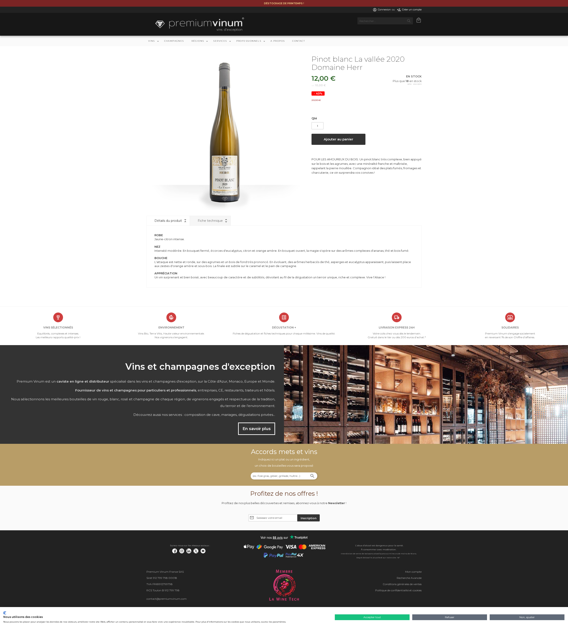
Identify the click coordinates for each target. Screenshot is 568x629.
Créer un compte (412, 9)
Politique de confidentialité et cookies (398, 590)
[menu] (284, 41)
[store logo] (199, 24)
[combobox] (385, 20)
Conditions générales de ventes (402, 584)
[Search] (312, 476)
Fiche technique (210, 221)
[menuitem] (152, 41)
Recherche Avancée (409, 578)
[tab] (168, 221)
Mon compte (413, 571)
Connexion (384, 9)
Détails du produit (168, 221)
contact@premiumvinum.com (166, 598)
